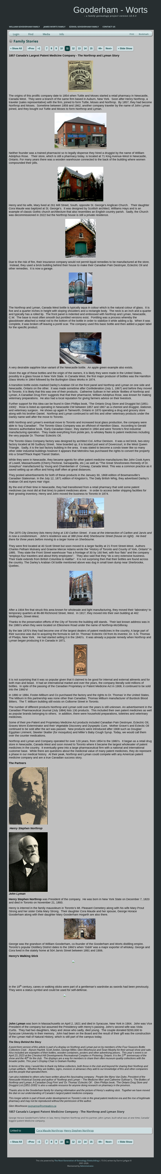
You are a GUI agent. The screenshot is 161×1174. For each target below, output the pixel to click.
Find (30, 34)
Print (132, 34)
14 (85, 48)
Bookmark (144, 34)
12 (73, 48)
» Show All (16, 48)
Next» (109, 48)
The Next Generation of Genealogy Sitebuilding (76, 1160)
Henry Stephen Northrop (79, 1130)
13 (79, 48)
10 (61, 48)
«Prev (31, 48)
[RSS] (30, 1161)
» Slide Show (125, 48)
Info (61, 34)
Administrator (86, 1166)
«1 (39, 48)
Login (16, 34)
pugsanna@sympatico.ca (42, 1106)
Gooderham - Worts (110, 9)
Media (46, 34)
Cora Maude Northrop (49, 1130)
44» (100, 48)
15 (91, 48)
